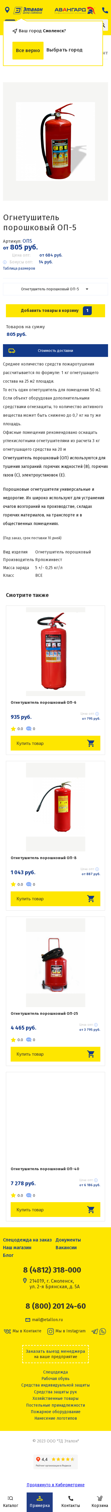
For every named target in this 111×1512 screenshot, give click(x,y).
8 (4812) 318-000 (52, 1270)
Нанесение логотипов (55, 1418)
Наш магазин (17, 1247)
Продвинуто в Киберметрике (56, 1484)
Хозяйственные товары (55, 1398)
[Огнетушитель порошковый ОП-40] (55, 1118)
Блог (8, 1255)
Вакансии (66, 1247)
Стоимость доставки (55, 350)
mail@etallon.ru (47, 1320)
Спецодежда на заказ (27, 1240)
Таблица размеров (19, 268)
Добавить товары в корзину (54, 310)
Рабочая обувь (55, 1378)
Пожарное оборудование (56, 1411)
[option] (55, 141)
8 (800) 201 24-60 (55, 1306)
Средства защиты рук (55, 1392)
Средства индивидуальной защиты (55, 1385)
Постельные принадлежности (55, 1405)
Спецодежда (55, 1372)
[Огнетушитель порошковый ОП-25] (55, 962)
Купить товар (30, 743)
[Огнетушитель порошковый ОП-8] (55, 807)
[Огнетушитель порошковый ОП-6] (55, 651)
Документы (68, 1240)
